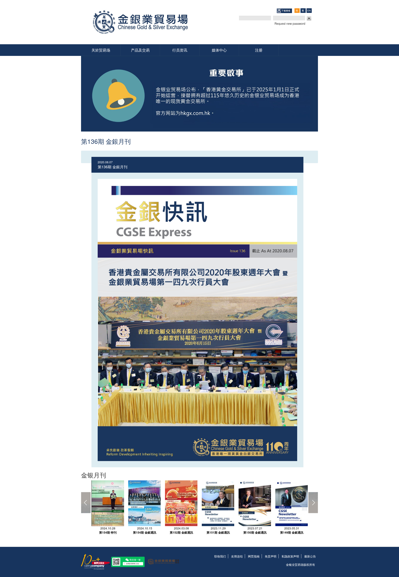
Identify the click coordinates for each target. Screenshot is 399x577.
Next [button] (313, 502)
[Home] (141, 22)
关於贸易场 (100, 50)
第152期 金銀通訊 (181, 532)
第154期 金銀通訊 (144, 532)
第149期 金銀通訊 (291, 532)
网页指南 (254, 556)
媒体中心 (219, 50)
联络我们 (220, 556)
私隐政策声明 (290, 556)
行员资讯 (179, 50)
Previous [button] (86, 502)
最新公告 (310, 556)
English (309, 10)
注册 (258, 50)
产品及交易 (140, 50)
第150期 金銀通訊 (255, 532)
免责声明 (270, 556)
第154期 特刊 (108, 532)
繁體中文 (303, 10)
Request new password (290, 23)
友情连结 (237, 556)
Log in (309, 18)
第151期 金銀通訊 (218, 532)
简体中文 (297, 10)
